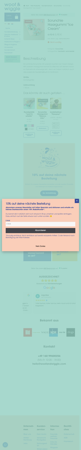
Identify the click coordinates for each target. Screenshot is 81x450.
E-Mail (8, 220)
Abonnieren (40, 230)
